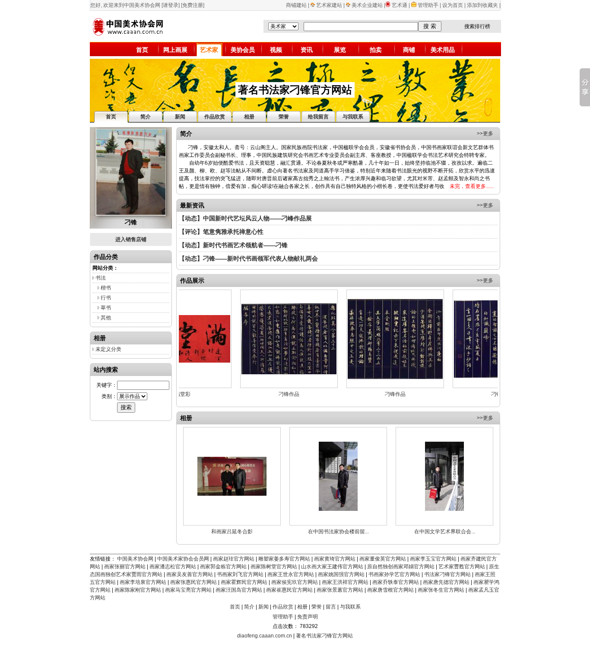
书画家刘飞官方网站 (240, 574)
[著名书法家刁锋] (130, 213)
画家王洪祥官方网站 (345, 582)
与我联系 (350, 607)
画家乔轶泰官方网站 (395, 582)
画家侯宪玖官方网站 (294, 582)
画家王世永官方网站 (290, 574)
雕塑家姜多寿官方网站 (284, 559)
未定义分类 (108, 349)
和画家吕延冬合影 (232, 532)
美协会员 (243, 49)
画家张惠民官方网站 (193, 582)
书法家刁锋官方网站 (447, 574)
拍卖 (376, 49)
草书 (106, 308)
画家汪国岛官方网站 (239, 590)
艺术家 (209, 49)
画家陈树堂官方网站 (274, 567)
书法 (100, 278)
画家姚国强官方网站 (341, 574)
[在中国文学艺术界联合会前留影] (444, 509)
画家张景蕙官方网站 (340, 590)
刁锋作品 (267, 394)
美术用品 (443, 49)
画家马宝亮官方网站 (188, 590)
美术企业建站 (367, 5)
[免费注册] (192, 5)
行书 (106, 298)
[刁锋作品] (266, 373)
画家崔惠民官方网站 (289, 590)
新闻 (263, 607)
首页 (142, 49)
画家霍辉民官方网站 (244, 582)
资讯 (307, 49)
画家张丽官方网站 (125, 567)
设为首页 (452, 5)
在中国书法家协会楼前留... (338, 532)
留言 (331, 607)
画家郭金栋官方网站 (223, 567)
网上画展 (175, 49)
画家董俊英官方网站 (382, 559)
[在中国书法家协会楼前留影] (338, 509)
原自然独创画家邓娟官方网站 (401, 567)
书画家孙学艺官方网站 (394, 574)
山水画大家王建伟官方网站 (332, 567)
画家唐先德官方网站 (446, 582)
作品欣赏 (283, 607)
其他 (106, 318)
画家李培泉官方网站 (143, 582)
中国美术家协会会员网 (183, 559)
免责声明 (307, 617)
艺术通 (399, 5)
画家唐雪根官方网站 (390, 590)
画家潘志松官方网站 (172, 567)
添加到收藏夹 (482, 5)
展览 (340, 49)
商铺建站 (296, 5)
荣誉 (316, 607)
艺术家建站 (329, 5)
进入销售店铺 (130, 239)
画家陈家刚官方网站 (137, 590)
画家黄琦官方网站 (334, 559)
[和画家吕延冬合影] (231, 494)
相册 (302, 607)
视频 (276, 49)
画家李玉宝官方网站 (433, 559)
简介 (249, 607)
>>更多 (485, 134)
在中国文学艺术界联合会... (444, 532)
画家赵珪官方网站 (233, 559)
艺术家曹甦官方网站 (461, 567)
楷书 (106, 288)
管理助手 (429, 5)
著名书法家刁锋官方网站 (324, 636)
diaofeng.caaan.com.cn (264, 636)
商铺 (409, 49)
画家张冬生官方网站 (441, 590)
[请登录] (171, 5)
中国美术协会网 (135, 559)
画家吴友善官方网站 (189, 574)
